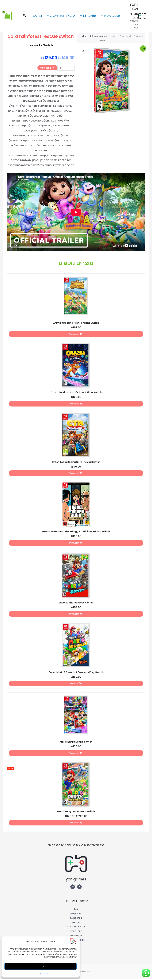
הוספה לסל (47, 67)
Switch (114, 36)
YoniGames (133, 9)
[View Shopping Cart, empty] (7, 16)
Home (139, 36)
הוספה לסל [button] (74, 334)
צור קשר (37, 16)
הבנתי (40, 966)
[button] (24, 15)
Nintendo (89, 16)
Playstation (112, 16)
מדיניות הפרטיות (42, 973)
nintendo (127, 36)
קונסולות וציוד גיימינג (62, 16)
